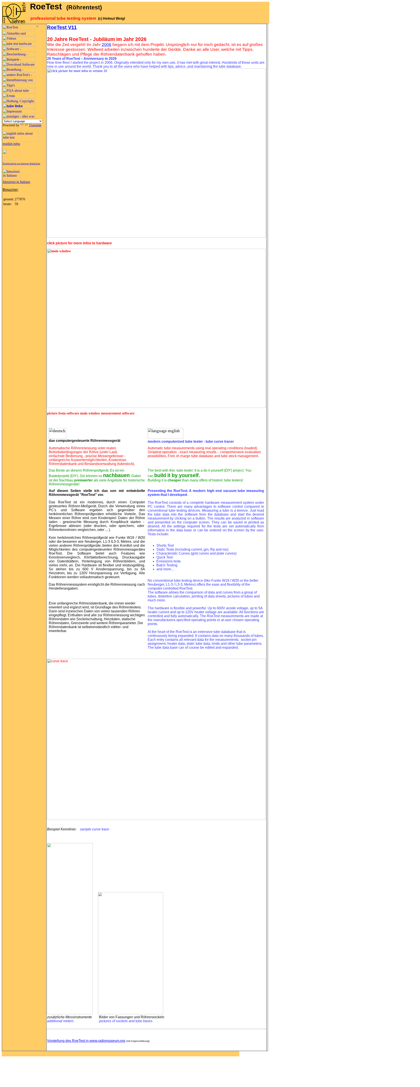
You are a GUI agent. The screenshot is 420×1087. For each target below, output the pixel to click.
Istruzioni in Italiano (16, 182)
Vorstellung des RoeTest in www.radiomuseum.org (86, 1041)
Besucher (10, 190)
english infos (11, 144)
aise (38, 163)
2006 (106, 44)
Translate (35, 125)
